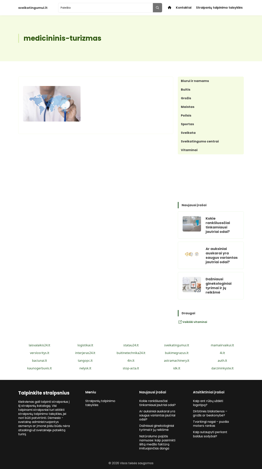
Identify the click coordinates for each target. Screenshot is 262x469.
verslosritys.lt (39, 353)
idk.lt (176, 368)
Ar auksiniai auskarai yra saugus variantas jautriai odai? (222, 255)
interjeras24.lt (85, 353)
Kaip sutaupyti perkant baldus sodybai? (210, 434)
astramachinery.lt (176, 360)
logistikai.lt (85, 345)
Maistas (187, 107)
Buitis (185, 89)
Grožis (186, 98)
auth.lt (222, 360)
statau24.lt (131, 345)
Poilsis (186, 115)
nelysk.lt (85, 368)
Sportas (187, 124)
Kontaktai (183, 7)
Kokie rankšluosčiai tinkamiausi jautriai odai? (218, 225)
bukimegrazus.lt (177, 353)
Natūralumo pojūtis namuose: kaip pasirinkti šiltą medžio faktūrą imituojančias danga (157, 442)
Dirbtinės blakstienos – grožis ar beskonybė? (210, 413)
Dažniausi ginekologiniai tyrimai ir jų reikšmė (219, 286)
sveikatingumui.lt (176, 345)
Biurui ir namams (195, 81)
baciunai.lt (39, 360)
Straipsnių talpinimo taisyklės (219, 7)
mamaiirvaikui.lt (222, 345)
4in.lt (130, 360)
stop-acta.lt (131, 368)
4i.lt (222, 353)
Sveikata (188, 133)
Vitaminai (189, 150)
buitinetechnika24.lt (131, 353)
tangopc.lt (85, 360)
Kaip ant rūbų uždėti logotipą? (208, 403)
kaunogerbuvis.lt (39, 368)
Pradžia (169, 8)
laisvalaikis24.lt (39, 345)
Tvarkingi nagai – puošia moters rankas (211, 423)
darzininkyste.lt (222, 368)
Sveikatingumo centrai (200, 141)
